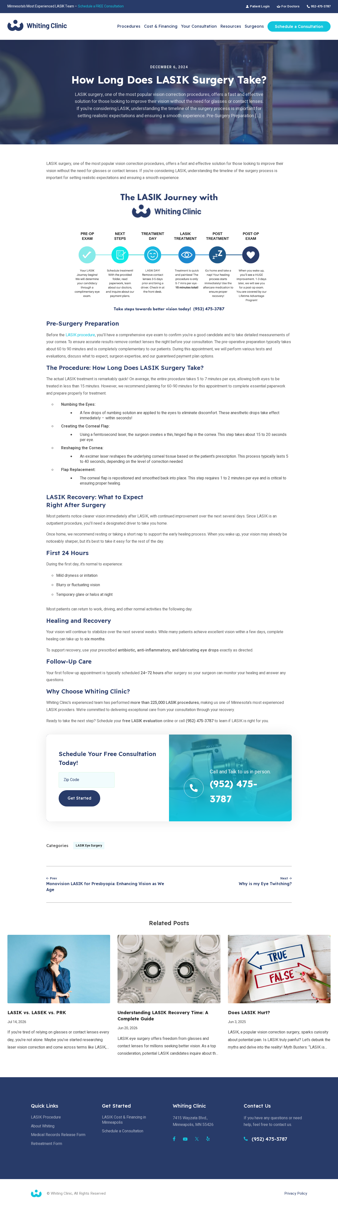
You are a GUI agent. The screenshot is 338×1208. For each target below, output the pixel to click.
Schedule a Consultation (299, 26)
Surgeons (254, 26)
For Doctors (290, 6)
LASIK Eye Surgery (89, 845)
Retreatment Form (46, 1144)
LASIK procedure (80, 335)
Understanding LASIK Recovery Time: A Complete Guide (163, 1016)
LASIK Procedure (46, 1117)
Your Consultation (199, 26)
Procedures (128, 26)
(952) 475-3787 (268, 1139)
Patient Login (259, 6)
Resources (230, 26)
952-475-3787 (321, 6)
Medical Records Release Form (58, 1135)
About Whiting (42, 1126)
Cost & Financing (160, 26)
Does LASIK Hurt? (249, 1012)
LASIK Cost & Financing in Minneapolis (124, 1119)
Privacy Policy (295, 1193)
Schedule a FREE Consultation (101, 6)
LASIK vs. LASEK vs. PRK (36, 1012)
